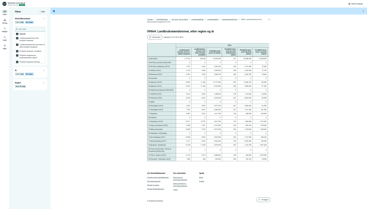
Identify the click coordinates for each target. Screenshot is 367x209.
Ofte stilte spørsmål (153, 181)
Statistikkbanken (162, 19)
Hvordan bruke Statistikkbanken (158, 177)
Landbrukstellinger (197, 19)
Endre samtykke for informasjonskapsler (180, 185)
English (201, 181)
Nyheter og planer (153, 185)
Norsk (201, 177)
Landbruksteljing (212, 19)
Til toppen (264, 200)
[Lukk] (363, 11)
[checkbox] (30, 34)
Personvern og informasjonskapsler (180, 179)
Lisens (175, 190)
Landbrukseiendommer (229, 19)
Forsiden (150, 19)
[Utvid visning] (269, 19)
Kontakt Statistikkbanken (155, 189)
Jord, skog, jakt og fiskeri (179, 19)
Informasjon (156, 37)
